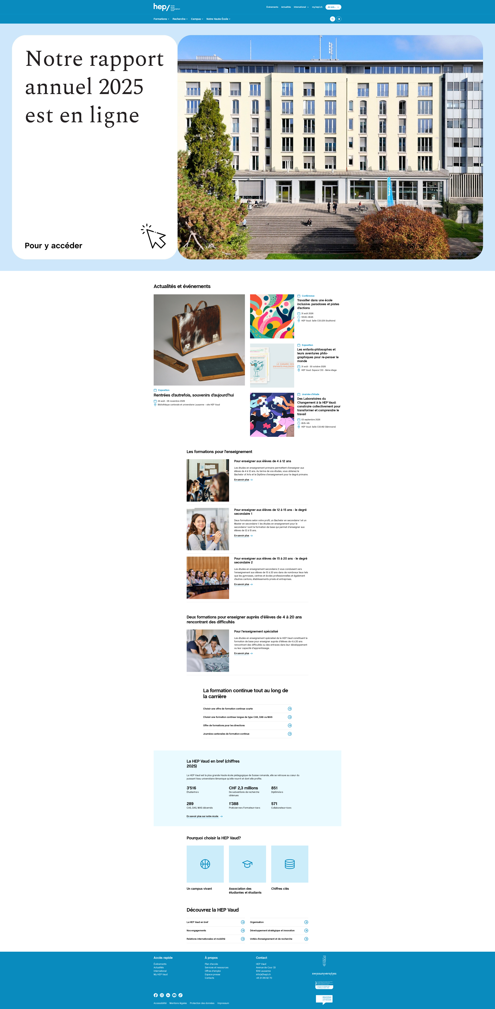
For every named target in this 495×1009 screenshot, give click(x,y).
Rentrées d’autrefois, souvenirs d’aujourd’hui (194, 395)
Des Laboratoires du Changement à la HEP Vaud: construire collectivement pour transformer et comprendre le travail (318, 406)
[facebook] (156, 995)
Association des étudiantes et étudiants (245, 890)
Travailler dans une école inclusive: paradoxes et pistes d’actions (318, 304)
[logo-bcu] (324, 1000)
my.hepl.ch (317, 7)
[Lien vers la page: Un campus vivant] (205, 864)
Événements (272, 7)
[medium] (174, 995)
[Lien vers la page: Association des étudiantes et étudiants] (247, 864)
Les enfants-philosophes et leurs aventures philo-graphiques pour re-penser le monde (318, 355)
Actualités (286, 7)
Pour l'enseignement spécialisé (256, 631)
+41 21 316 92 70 (264, 978)
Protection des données (202, 1003)
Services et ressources (216, 967)
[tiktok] (180, 995)
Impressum (223, 1003)
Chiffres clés (280, 888)
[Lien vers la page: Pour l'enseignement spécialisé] (208, 651)
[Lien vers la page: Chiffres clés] (289, 864)
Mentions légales (178, 1003)
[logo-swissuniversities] (324, 974)
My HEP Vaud (161, 974)
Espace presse (212, 974)
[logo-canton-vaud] (324, 961)
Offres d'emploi (213, 971)
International (160, 971)
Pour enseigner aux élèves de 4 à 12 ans (262, 461)
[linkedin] (168, 995)
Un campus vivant (199, 888)
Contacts (209, 978)
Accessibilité (160, 1003)
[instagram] (162, 995)
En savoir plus (241, 479)
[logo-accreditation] (324, 985)
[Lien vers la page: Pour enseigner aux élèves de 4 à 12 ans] (208, 480)
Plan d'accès (211, 964)
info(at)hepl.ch (263, 974)
